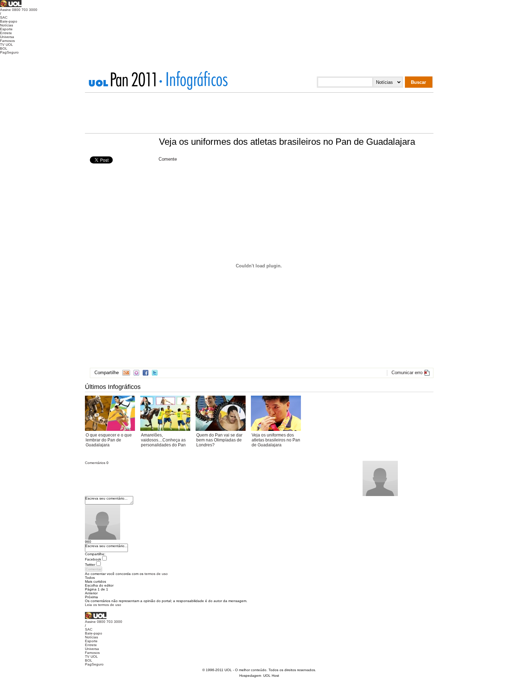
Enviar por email (126, 373)
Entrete (6, 33)
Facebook (145, 373)
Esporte (6, 29)
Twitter (155, 373)
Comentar (93, 569)
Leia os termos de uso (103, 605)
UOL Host (271, 675)
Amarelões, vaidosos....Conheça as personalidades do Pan (163, 440)
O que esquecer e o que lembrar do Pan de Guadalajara (109, 440)
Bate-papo (8, 21)
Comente (168, 159)
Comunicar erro (407, 372)
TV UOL (6, 45)
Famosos (7, 41)
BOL (3, 48)
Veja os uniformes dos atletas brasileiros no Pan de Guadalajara (276, 440)
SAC (3, 17)
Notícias (6, 25)
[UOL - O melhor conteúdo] (10, 6)
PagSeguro (9, 52)
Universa (7, 37)
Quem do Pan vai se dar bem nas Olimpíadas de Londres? (219, 440)
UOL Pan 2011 (124, 79)
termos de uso (156, 574)
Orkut (136, 373)
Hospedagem (250, 675)
